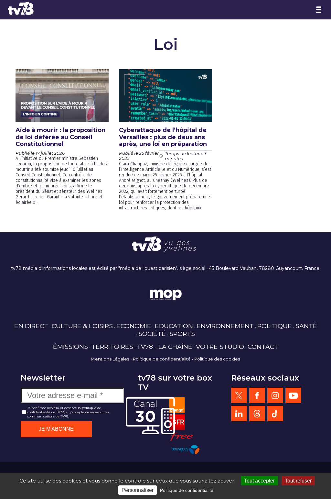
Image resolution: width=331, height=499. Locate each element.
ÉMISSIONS (70, 346)
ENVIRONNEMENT (225, 326)
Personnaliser (138, 490)
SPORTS (182, 334)
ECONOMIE (133, 326)
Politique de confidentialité (162, 358)
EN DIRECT (31, 326)
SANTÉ (306, 326)
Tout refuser (298, 480)
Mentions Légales (110, 358)
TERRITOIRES (112, 346)
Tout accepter (259, 480)
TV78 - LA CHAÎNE (164, 346)
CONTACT (263, 346)
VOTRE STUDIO (220, 346)
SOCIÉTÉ (152, 334)
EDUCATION (174, 326)
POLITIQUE (274, 326)
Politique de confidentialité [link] (186, 490)
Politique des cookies (217, 358)
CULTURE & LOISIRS (82, 326)
